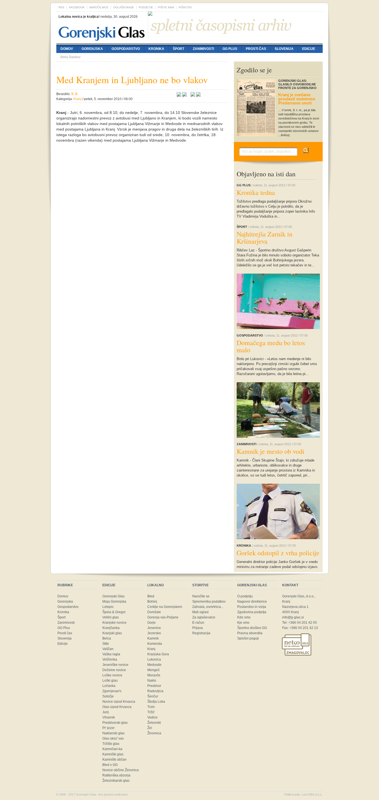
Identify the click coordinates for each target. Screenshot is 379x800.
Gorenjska (92, 49)
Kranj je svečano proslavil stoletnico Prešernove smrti (296, 98)
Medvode (154, 665)
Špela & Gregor (114, 612)
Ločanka (108, 686)
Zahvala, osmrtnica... (207, 607)
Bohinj (152, 601)
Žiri (149, 728)
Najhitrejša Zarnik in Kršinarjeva (264, 238)
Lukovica (154, 659)
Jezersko (154, 633)
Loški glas (110, 680)
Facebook (77, 7)
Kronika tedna (256, 192)
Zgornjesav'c (112, 691)
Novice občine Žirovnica (120, 770)
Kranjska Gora (158, 654)
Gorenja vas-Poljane (162, 617)
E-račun (198, 623)
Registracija (201, 633)
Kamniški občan (114, 759)
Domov (66, 49)
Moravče (153, 675)
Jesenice (154, 628)
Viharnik (108, 717)
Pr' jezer (108, 728)
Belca (106, 638)
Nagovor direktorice (252, 601)
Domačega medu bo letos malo (271, 346)
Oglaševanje (123, 7)
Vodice (152, 717)
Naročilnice (98, 7)
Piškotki (185, 7)
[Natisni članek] (198, 95)
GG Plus (230, 49)
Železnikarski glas (116, 781)
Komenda (154, 644)
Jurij (105, 712)
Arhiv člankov (70, 57)
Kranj (151, 649)
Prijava (197, 628)
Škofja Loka (156, 702)
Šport (178, 49)
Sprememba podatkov (209, 601)
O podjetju (245, 596)
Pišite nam (166, 7)
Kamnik (153, 638)
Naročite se (200, 596)
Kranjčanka (111, 628)
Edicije (308, 49)
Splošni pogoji (248, 638)
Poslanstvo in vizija (251, 607)
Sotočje (108, 696)
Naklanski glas (113, 733)
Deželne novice (114, 670)
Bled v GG (110, 765)
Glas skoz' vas (113, 738)
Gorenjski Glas (113, 596)
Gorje (151, 623)
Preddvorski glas (115, 723)
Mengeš (153, 670)
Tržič (151, 712)
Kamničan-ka (112, 749)
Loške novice (112, 675)
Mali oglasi (200, 612)
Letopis (107, 607)
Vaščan (107, 649)
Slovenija (284, 49)
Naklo (151, 680)
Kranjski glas (112, 633)
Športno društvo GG (252, 628)
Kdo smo (244, 617)
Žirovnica (154, 733)
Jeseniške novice (115, 665)
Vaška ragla (111, 654)
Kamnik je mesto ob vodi (270, 451)
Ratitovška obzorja (116, 775)
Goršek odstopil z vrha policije (278, 552)
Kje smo (243, 623)
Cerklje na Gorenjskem (164, 607)
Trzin (151, 707)
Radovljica (155, 691)
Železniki (154, 723)
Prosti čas (256, 49)
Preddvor (154, 686)
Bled (150, 596)
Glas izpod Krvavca (117, 707)
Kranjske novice (114, 623)
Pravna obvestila (249, 633)
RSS (61, 7)
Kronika (156, 49)
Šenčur (152, 696)
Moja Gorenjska (114, 601)
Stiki (105, 644)
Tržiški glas (110, 744)
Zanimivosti (203, 49)
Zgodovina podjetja (251, 612)
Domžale (154, 612)
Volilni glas (110, 617)
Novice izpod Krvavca (118, 702)
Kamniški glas (112, 754)
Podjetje (146, 7)
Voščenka (109, 659)
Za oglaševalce (203, 617)
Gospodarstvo (126, 49)
